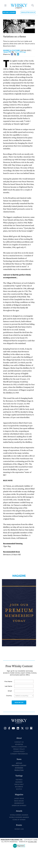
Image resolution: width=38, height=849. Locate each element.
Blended (19, 782)
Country (9, 695)
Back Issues (19, 801)
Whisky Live (19, 829)
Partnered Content (19, 765)
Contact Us (19, 742)
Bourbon (19, 787)
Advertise (19, 744)
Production (19, 770)
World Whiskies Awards (19, 817)
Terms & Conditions (19, 747)
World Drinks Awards (19, 815)
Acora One (32, 842)
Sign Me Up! (19, 702)
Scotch (19, 789)
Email (10, 691)
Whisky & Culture (12, 50)
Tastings (19, 780)
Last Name (8, 686)
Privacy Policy (19, 749)
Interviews (19, 768)
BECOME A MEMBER (9, 12)
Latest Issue (19, 798)
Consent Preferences (19, 754)
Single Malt (19, 784)
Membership (19, 803)
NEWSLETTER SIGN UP (28, 12)
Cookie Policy (19, 751)
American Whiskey (19, 805)
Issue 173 (7, 52)
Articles (19, 763)
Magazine (19, 575)
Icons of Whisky (19, 819)
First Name (8, 681)
